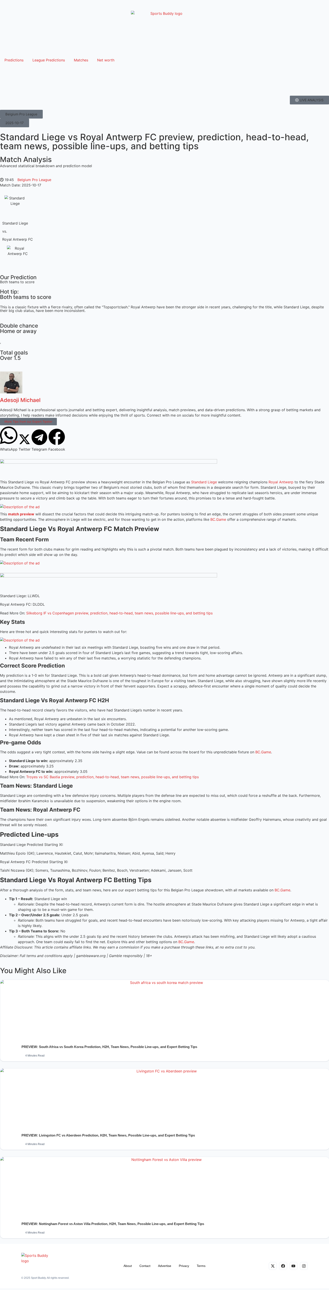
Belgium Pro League (34, 179)
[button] (309, 100)
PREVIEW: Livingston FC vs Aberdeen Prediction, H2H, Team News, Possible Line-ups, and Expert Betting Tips (108, 1135)
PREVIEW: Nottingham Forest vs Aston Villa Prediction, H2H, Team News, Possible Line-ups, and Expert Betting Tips (112, 1224)
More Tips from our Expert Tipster (28, 421)
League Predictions (48, 60)
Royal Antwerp (281, 482)
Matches (81, 60)
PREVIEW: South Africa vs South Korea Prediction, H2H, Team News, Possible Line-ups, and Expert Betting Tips (109, 1047)
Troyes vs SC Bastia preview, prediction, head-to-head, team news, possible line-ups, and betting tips (112, 777)
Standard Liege (204, 482)
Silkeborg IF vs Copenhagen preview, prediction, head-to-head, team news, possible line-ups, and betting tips (119, 613)
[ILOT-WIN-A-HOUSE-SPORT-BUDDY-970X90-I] (108, 462)
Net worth (105, 60)
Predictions (14, 60)
